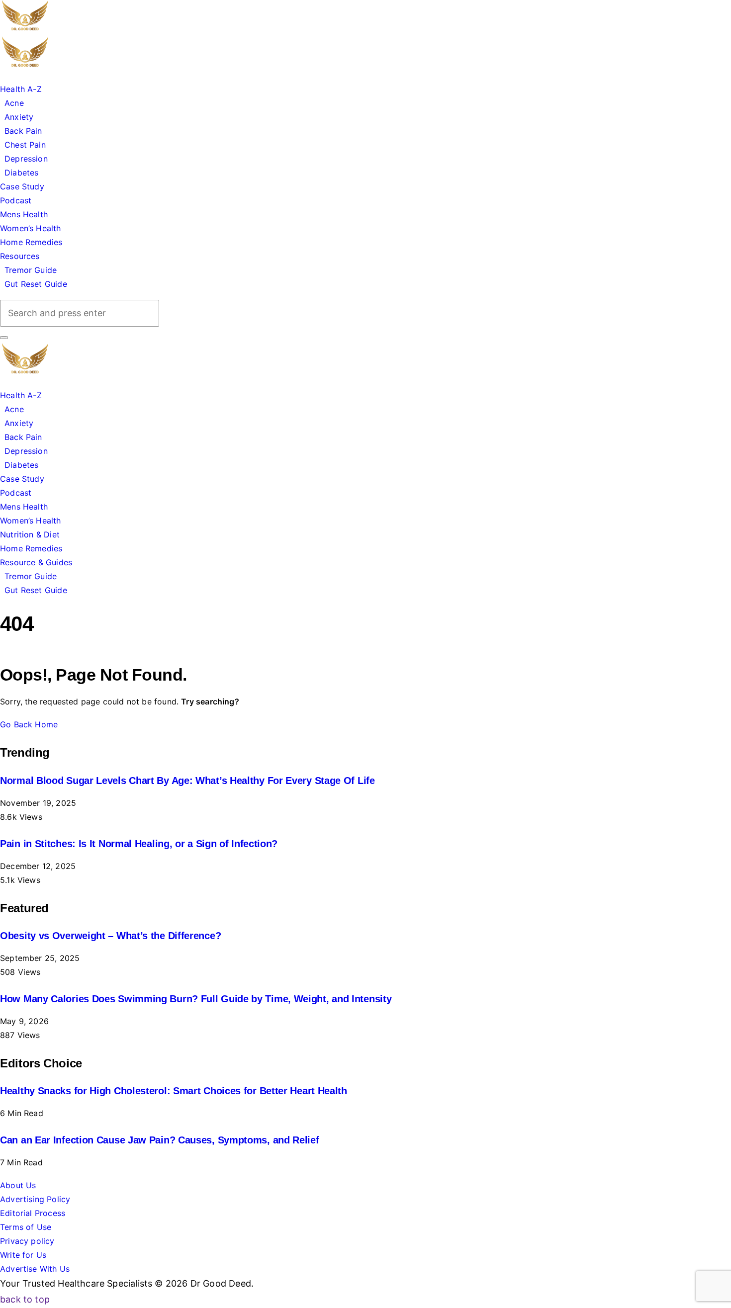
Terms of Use (25, 1227)
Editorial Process (32, 1213)
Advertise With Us (35, 1269)
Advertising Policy (35, 1199)
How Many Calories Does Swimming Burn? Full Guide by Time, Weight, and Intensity (195, 998)
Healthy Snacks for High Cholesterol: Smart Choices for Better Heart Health (173, 1090)
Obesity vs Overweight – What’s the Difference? (110, 935)
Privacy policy (27, 1241)
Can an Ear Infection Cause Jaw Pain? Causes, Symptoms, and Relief (159, 1139)
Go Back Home (29, 724)
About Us (18, 1185)
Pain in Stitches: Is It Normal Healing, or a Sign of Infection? (138, 843)
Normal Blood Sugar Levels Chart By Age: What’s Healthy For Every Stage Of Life (187, 780)
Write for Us (23, 1255)
